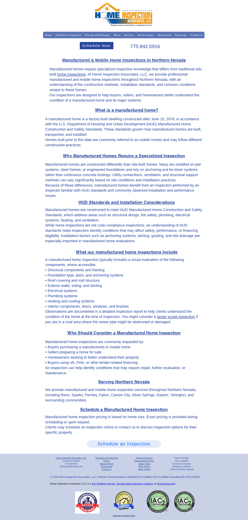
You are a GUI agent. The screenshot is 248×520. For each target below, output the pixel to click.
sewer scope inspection (176, 317)
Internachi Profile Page (124, 516)
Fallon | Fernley (181, 458)
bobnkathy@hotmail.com (71, 466)
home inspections (71, 74)
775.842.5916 (145, 46)
